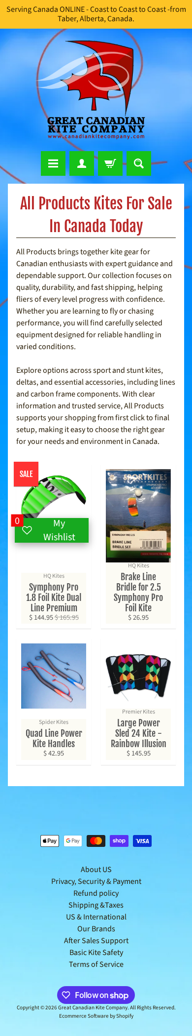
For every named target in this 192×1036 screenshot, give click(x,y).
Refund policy (96, 893)
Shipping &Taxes (96, 905)
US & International (96, 917)
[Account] (81, 163)
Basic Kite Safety (96, 952)
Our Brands (96, 928)
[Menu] (53, 163)
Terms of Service (96, 964)
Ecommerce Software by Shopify (96, 1016)
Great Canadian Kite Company (93, 1007)
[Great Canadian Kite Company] (96, 90)
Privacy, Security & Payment (96, 881)
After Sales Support (96, 940)
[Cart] (110, 163)
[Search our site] (139, 163)
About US (96, 869)
